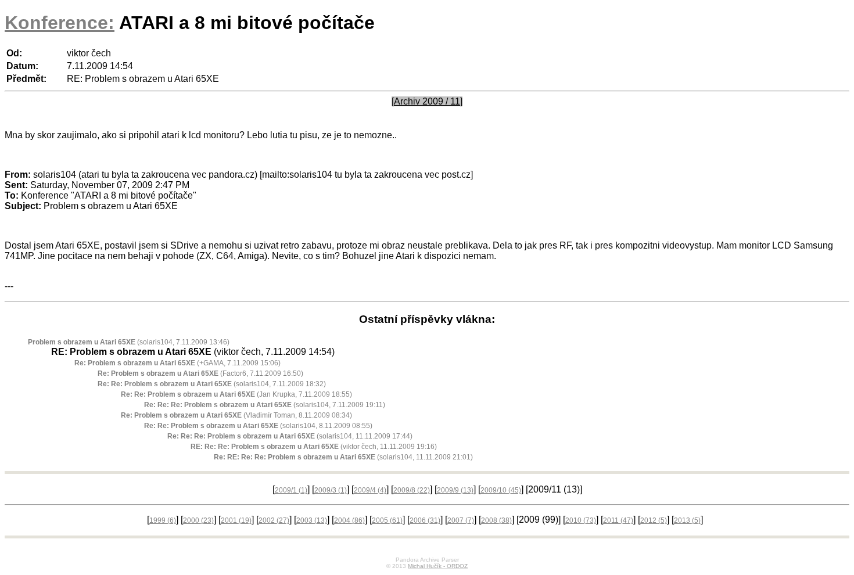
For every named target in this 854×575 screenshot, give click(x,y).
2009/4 (370, 490)
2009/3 (330, 490)
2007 (460, 520)
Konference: (59, 22)
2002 (274, 520)
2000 (198, 520)
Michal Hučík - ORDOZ (438, 566)
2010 (580, 520)
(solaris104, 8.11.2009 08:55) (258, 426)
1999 (162, 520)
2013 (687, 520)
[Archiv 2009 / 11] (427, 101)
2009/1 (291, 490)
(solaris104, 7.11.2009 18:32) (212, 384)
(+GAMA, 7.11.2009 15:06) (177, 363)
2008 (496, 520)
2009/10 (500, 490)
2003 (311, 520)
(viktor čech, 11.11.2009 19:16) (314, 447)
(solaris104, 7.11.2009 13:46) (128, 342)
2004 (349, 520)
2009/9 (455, 490)
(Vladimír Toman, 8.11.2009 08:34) (236, 415)
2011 (618, 520)
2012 (653, 520)
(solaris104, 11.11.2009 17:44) (289, 436)
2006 (425, 520)
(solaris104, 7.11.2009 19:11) (264, 405)
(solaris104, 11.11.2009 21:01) (343, 457)
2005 (387, 520)
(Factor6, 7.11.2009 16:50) (200, 373)
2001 (236, 520)
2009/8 (411, 490)
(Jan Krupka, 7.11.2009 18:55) (236, 394)
